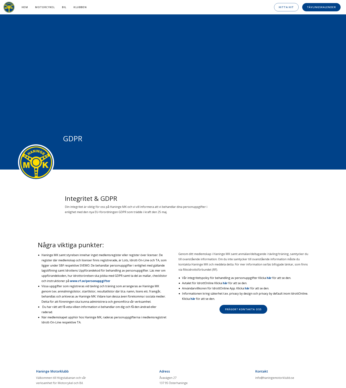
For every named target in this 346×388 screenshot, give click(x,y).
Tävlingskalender (321, 7)
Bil (64, 7)
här (269, 278)
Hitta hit (286, 7)
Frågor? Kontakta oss (243, 309)
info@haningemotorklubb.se (274, 378)
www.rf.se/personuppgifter (90, 281)
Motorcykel (45, 7)
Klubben (80, 7)
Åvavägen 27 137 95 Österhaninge (173, 380)
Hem (25, 7)
